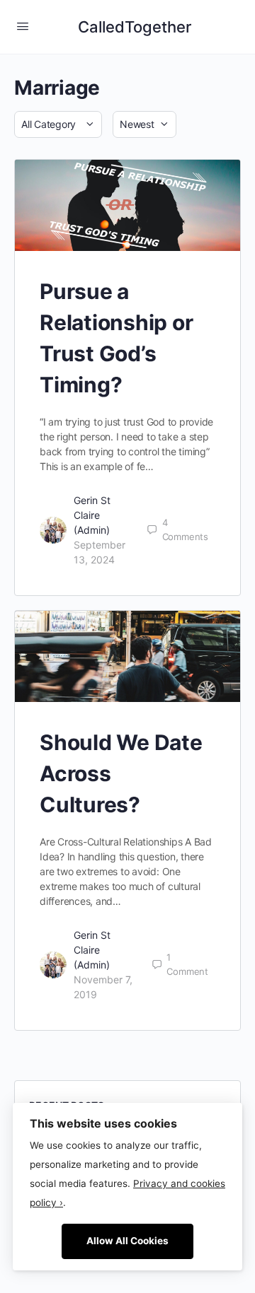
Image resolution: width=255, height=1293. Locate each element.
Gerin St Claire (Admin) (92, 515)
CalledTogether (134, 27)
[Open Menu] (22, 26)
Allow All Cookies (127, 1240)
